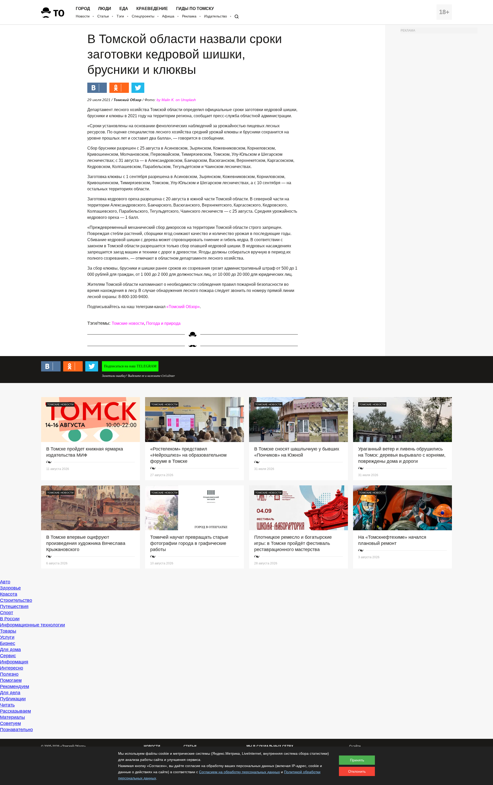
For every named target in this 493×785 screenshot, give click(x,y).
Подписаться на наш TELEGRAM (130, 366)
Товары (8, 631)
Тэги (120, 16)
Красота (8, 594)
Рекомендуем (14, 686)
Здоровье (10, 588)
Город (83, 9)
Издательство (215, 16)
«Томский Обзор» (183, 307)
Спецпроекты (143, 16)
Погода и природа (163, 323)
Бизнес (7, 643)
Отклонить (357, 771)
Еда (123, 9)
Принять (357, 760)
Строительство (16, 600)
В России (10, 618)
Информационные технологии (32, 624)
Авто (5, 581)
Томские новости (128, 323)
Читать (7, 705)
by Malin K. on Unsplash (176, 100)
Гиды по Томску (195, 9)
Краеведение (152, 9)
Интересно (11, 668)
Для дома (10, 649)
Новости (83, 16)
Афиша (168, 16)
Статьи (103, 16)
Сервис (8, 655)
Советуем (10, 723)
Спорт (6, 612)
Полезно (9, 674)
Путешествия (14, 606)
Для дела (10, 692)
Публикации (13, 698)
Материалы (12, 717)
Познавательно (16, 729)
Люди (104, 9)
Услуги (7, 637)
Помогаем (11, 680)
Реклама (189, 16)
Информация (14, 661)
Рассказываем (15, 711)
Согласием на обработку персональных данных (239, 772)
